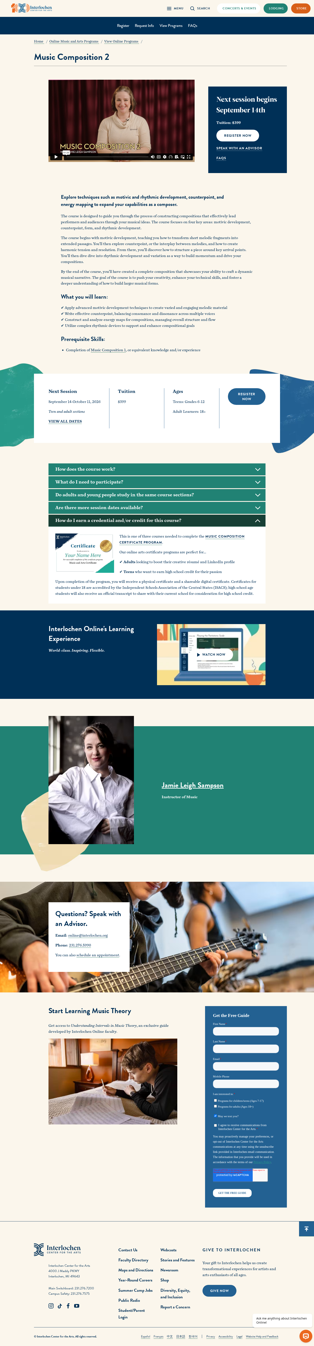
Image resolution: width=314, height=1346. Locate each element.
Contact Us (127, 1250)
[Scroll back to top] (306, 1228)
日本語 (180, 1336)
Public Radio (129, 1300)
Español (145, 1336)
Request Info (144, 25)
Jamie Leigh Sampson (193, 785)
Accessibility (226, 1336)
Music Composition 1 (108, 350)
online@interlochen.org (88, 935)
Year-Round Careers (135, 1280)
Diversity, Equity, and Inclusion (175, 1293)
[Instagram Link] (51, 1306)
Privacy (210, 1336)
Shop (164, 1280)
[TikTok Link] (59, 1306)
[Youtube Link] (76, 1306)
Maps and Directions (135, 1270)
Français (158, 1336)
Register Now (237, 135)
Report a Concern (175, 1307)
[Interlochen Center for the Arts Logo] (32, 8)
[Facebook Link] (68, 1306)
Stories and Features (177, 1260)
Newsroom (169, 1270)
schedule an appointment (97, 955)
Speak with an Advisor (239, 148)
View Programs (171, 25)
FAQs (192, 25)
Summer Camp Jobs (135, 1290)
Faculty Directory (133, 1260)
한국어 (193, 1336)
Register (123, 25)
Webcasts (168, 1250)
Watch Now (212, 654)
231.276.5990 (80, 945)
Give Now (219, 1290)
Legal (239, 1336)
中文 (170, 1336)
